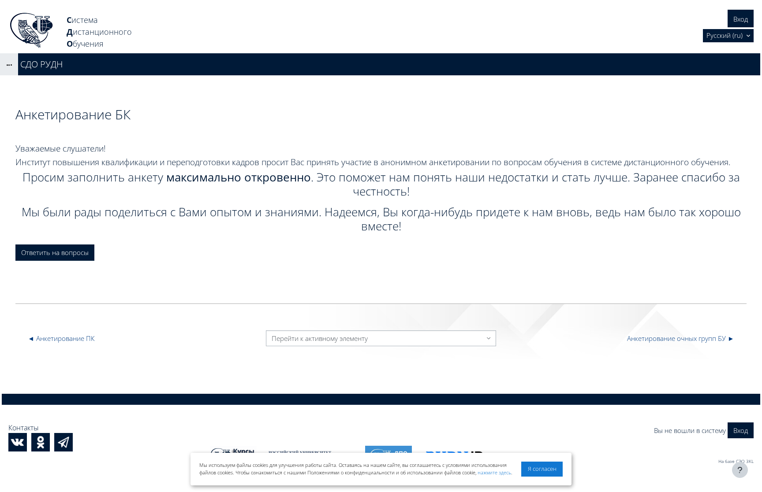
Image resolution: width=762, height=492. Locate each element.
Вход (740, 19)
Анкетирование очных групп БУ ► (680, 338)
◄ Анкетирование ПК (61, 338)
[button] (728, 35)
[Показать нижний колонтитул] (740, 470)
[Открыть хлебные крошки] (9, 64)
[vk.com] (17, 442)
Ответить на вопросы (55, 252)
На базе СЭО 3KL (736, 461)
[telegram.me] (63, 442)
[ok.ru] (40, 442)
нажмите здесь (494, 472)
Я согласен (542, 469)
